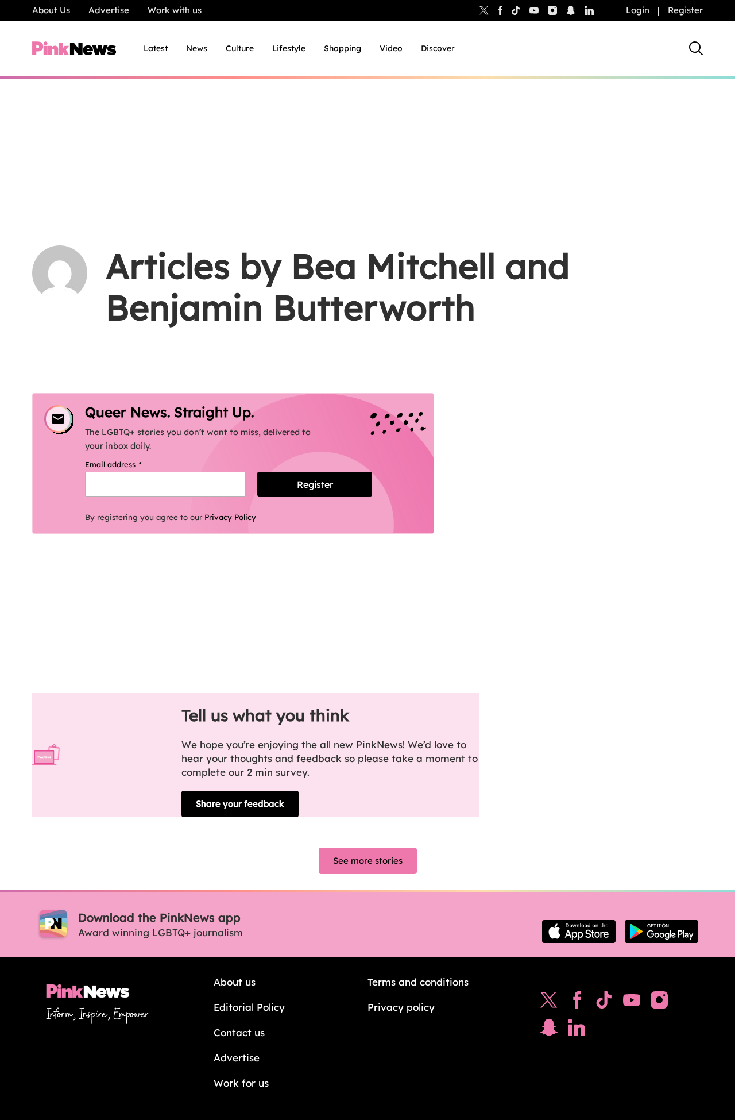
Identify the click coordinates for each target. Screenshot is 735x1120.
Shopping (342, 48)
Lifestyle (288, 48)
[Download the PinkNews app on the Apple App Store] (579, 931)
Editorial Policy (249, 1007)
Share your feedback (240, 803)
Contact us (239, 1032)
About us (235, 982)
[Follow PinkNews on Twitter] (549, 1003)
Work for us (241, 1083)
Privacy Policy (230, 517)
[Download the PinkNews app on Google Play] (661, 931)
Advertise (108, 10)
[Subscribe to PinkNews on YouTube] (631, 1003)
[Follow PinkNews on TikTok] (604, 1003)
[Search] (696, 48)
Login (637, 10)
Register (685, 10)
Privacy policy (401, 1007)
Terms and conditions (418, 982)
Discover (438, 48)
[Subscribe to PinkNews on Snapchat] (549, 1030)
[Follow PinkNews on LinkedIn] (589, 10)
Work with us (175, 10)
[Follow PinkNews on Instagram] (659, 1003)
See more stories (368, 860)
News (196, 48)
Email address (128, 464)
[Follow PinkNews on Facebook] (577, 1003)
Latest (156, 48)
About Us (51, 10)
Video (391, 48)
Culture (240, 48)
